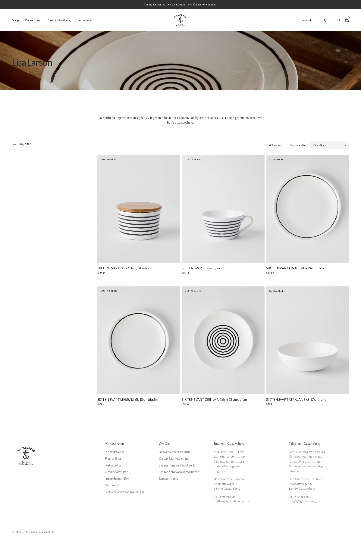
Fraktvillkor (113, 458)
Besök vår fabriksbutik (175, 452)
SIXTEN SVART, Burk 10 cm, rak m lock (124, 268)
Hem (14, 36)
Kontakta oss (114, 452)
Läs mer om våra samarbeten (179, 472)
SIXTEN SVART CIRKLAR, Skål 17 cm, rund (296, 399)
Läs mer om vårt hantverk (177, 465)
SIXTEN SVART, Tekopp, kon (202, 268)
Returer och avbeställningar (124, 492)
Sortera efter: (299, 145)
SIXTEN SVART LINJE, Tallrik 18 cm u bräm (127, 399)
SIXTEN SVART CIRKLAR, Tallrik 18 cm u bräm (214, 399)
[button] (326, 20)
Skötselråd (113, 485)
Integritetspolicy (117, 479)
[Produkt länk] (138, 217)
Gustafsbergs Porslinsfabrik (38, 531)
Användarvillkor (116, 472)
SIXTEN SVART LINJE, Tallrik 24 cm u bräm (296, 268)
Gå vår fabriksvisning (174, 458)
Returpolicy (113, 465)
